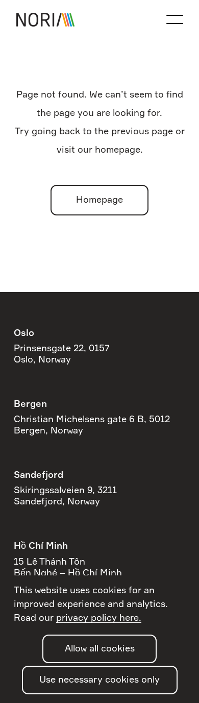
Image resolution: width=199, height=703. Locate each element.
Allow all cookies (100, 648)
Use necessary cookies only (99, 680)
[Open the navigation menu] (174, 19)
